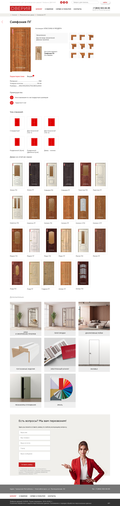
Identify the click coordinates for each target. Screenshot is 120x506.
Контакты (77, 9)
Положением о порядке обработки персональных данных (33, 472)
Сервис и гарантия (63, 9)
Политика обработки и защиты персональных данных (29, 503)
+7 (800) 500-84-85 (101, 8)
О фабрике (49, 9)
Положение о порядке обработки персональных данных (70, 503)
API (109, 503)
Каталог (39, 9)
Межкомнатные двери (27, 15)
